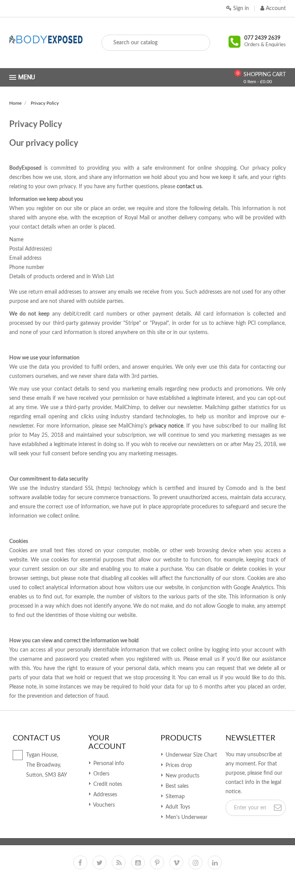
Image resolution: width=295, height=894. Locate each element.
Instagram (195, 862)
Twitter (99, 862)
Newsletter (250, 738)
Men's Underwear (185, 817)
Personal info (108, 763)
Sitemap (174, 796)
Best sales (176, 786)
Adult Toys (177, 807)
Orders (100, 774)
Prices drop (178, 765)
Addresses (104, 794)
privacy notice (166, 426)
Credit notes (107, 784)
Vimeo (176, 862)
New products (181, 776)
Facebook (80, 862)
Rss (119, 862)
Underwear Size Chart (190, 755)
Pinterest (157, 862)
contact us (189, 186)
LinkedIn (215, 862)
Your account (107, 742)
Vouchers (103, 805)
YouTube (138, 862)
